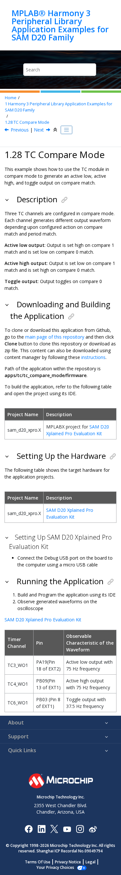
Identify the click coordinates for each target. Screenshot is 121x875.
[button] (7, 199)
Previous (20, 130)
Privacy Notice (68, 862)
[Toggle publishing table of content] (66, 130)
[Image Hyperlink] (67, 828)
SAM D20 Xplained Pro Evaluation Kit (43, 620)
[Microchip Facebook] (29, 828)
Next (39, 130)
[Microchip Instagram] (80, 828)
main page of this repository (54, 337)
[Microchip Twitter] (54, 828)
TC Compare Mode (27, 122)
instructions (93, 357)
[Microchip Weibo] (93, 828)
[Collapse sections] (56, 129)
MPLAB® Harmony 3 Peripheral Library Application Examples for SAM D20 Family (60, 25)
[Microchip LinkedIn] (41, 828)
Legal (91, 862)
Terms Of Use (37, 862)
